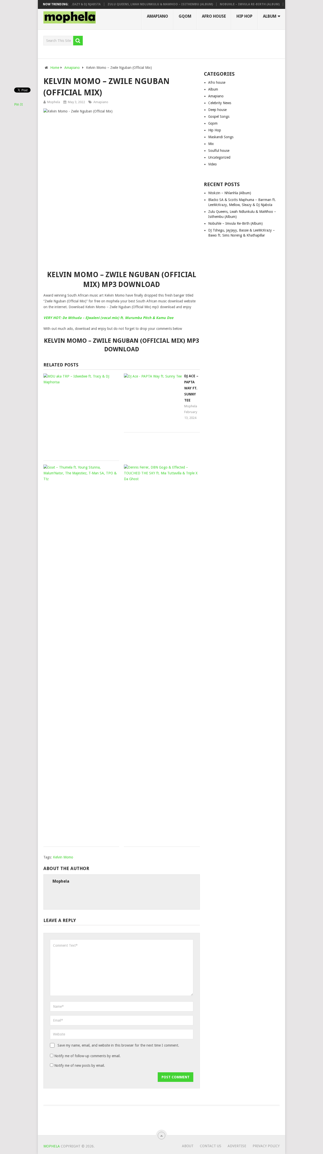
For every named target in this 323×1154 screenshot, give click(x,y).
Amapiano (157, 16)
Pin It (18, 104)
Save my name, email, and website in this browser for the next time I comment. (118, 1045)
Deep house (217, 110)
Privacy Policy (266, 1146)
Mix (211, 144)
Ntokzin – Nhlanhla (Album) (229, 193)
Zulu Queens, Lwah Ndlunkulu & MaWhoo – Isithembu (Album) (149, 4)
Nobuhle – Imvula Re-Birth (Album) (239, 4)
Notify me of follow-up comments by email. (87, 1056)
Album (269, 16)
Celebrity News (219, 103)
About (188, 1146)
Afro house (214, 16)
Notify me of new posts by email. (79, 1065)
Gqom (185, 16)
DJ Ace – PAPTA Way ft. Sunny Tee (191, 388)
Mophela (53, 102)
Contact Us (210, 1146)
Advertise (237, 1146)
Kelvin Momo (63, 857)
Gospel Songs (218, 116)
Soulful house (218, 151)
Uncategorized (219, 157)
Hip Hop (244, 16)
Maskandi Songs (220, 137)
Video (212, 164)
